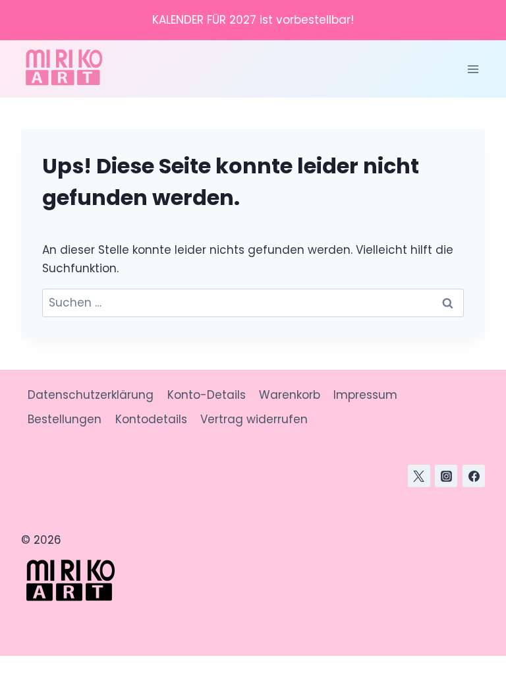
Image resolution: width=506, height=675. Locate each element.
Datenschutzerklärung (91, 395)
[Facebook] (474, 476)
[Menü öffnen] (473, 69)
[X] (419, 476)
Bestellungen (64, 419)
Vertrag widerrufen (254, 419)
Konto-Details (206, 395)
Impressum (365, 395)
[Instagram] (446, 476)
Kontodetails (151, 419)
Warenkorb (289, 395)
